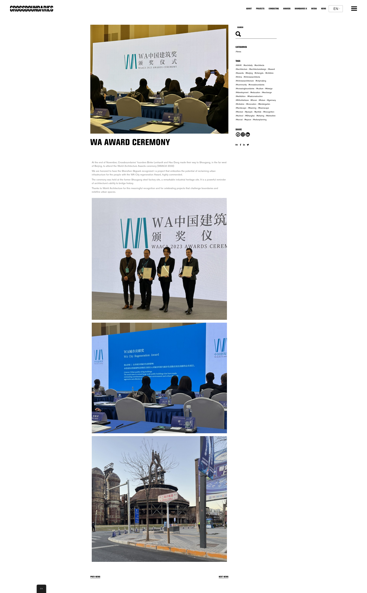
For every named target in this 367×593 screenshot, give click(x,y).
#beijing (249, 73)
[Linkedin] (248, 134)
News (238, 51)
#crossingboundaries (245, 88)
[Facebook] (238, 134)
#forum (254, 100)
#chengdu (259, 73)
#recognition (268, 112)
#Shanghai (250, 115)
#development (242, 92)
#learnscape (263, 108)
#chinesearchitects (252, 77)
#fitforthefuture (242, 100)
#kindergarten (264, 104)
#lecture (239, 112)
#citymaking (261, 81)
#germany (271, 100)
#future (262, 100)
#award (271, 69)
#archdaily (248, 65)
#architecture (241, 69)
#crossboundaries (256, 84)
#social (239, 119)
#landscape (241, 108)
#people (248, 112)
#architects (259, 65)
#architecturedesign (257, 69)
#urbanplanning (260, 119)
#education (255, 92)
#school (239, 115)
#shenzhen (271, 115)
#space (248, 119)
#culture (259, 88)
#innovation (251, 104)
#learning (252, 108)
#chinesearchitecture (245, 81)
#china (239, 77)
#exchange (267, 92)
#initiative (240, 104)
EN (335, 9)
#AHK (239, 65)
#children (270, 73)
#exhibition (241, 96)
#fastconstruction (255, 96)
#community (241, 84)
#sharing (260, 115)
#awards (240, 73)
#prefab (258, 112)
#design (269, 88)
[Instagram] (243, 134)
